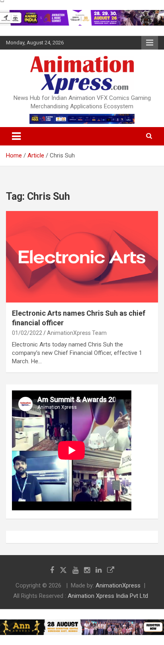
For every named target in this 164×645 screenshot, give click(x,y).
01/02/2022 (27, 333)
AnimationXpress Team (77, 333)
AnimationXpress (118, 585)
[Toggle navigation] (16, 136)
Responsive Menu (149, 43)
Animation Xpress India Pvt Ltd (108, 595)
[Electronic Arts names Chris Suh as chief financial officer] (82, 257)
